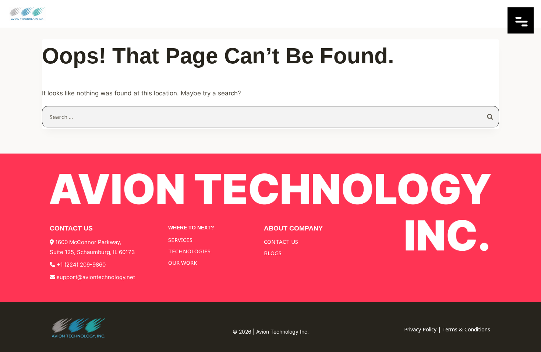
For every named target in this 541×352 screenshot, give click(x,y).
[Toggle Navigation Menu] (521, 31)
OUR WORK (182, 262)
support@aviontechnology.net (96, 277)
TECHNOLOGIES (189, 251)
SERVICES (180, 239)
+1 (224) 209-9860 (81, 264)
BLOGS (273, 253)
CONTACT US (281, 241)
